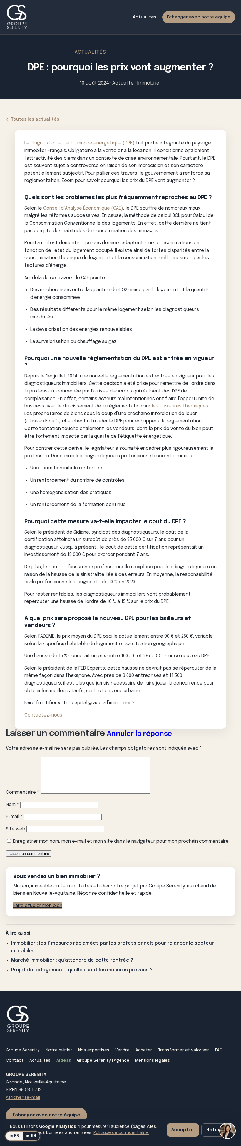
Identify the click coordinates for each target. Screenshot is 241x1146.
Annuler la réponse (139, 734)
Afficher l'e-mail (23, 1097)
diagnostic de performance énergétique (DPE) (83, 143)
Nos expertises (93, 1050)
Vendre (122, 1050)
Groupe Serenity (23, 1050)
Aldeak (63, 1061)
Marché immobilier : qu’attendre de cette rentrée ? (72, 960)
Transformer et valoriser (183, 1050)
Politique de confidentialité (121, 1133)
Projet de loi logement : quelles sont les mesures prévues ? (82, 970)
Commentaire (22, 792)
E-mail (14, 816)
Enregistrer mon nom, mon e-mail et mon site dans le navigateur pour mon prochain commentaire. (121, 841)
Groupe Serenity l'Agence (103, 1061)
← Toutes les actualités (32, 119)
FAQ (218, 1050)
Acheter (143, 1050)
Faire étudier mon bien (37, 905)
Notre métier (59, 1050)
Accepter (182, 1130)
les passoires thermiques (180, 406)
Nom (12, 804)
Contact (15, 1061)
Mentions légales (152, 1061)
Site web (15, 829)
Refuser (216, 1130)
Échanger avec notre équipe (198, 17)
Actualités (144, 17)
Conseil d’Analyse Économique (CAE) (83, 208)
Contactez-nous (43, 715)
